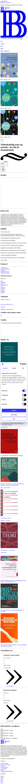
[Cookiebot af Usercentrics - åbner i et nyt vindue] (20, 364)
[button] (14, 729)
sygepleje (3, 270)
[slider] (14, 95)
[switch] (24, 395)
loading (2, 166)
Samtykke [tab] (5, 368)
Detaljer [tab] (14, 368)
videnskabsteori (4, 267)
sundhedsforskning (5, 273)
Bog (2, 163)
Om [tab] (23, 368)
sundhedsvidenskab (5, 269)
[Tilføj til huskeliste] (3, 170)
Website (5, 161)
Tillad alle (14, 410)
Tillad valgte (14, 414)
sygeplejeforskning (5, 271)
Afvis (14, 419)
